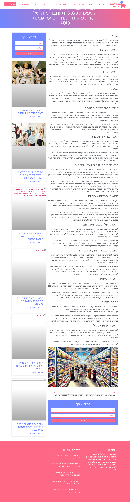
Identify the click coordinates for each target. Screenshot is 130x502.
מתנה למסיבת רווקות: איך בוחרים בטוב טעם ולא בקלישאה (30, 301)
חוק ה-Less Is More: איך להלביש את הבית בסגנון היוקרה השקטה (30, 236)
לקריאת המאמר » (36, 116)
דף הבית (101, 4)
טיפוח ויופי (82, 4)
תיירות (43, 4)
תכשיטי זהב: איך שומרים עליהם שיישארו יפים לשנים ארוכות (29, 366)
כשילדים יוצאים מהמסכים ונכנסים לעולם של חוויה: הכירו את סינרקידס (30, 175)
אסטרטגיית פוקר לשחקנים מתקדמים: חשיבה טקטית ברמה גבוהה (30, 427)
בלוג (36, 4)
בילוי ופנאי (92, 4)
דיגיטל (58, 4)
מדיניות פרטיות (27, 4)
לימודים (50, 4)
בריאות (65, 4)
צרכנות (73, 4)
